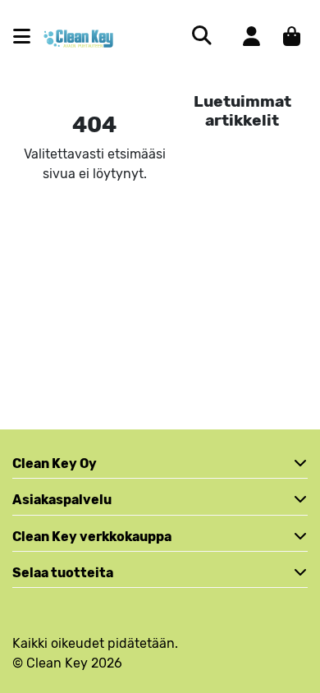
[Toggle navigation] (28, 36)
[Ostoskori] (291, 36)
